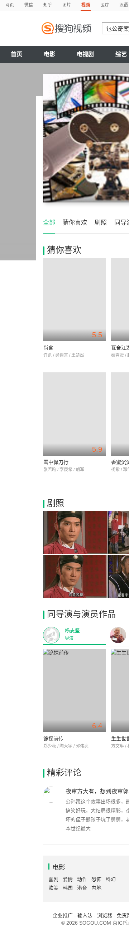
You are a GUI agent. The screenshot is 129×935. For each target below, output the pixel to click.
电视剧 (85, 54)
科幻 (111, 879)
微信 (28, 5)
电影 (49, 54)
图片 (66, 5)
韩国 (68, 888)
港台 (82, 888)
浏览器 (104, 915)
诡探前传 (53, 738)
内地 (96, 888)
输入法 (84, 915)
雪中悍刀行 (55, 462)
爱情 (68, 879)
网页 (9, 5)
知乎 (47, 5)
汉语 (123, 5)
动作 (82, 879)
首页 (16, 54)
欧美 (53, 888)
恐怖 (96, 879)
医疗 (104, 5)
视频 (85, 5)
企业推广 (63, 915)
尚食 (48, 348)
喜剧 (53, 879)
